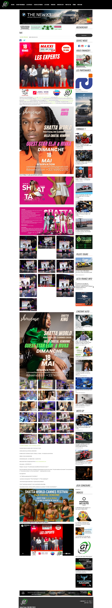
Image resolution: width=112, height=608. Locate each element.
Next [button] (93, 287)
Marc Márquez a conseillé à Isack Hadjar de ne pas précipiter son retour (83, 214)
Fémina (74, 4)
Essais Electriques (38, 4)
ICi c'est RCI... (79, 89)
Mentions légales (88, 603)
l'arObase (35, 97)
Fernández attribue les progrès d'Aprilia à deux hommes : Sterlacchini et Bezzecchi (83, 445)
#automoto (70, 101)
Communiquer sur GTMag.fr (86, 601)
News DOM (79, 4)
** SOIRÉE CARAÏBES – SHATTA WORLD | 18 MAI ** (30, 445)
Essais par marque (20, 4)
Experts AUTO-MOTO (62, 97)
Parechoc (53, 4)
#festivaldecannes (51, 101)
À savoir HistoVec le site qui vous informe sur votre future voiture (83, 537)
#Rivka (47, 100)
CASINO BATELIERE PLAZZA (44, 97)
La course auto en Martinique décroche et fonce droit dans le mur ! (84, 272)
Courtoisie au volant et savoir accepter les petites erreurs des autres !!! (83, 373)
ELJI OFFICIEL (27, 100)
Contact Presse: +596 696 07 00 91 (27, 607)
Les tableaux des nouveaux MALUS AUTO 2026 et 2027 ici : (83, 571)
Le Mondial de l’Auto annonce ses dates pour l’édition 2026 (83, 508)
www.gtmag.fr (39, 98)
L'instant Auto (60, 4)
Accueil (12, 4)
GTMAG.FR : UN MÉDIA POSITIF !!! (83, 356)
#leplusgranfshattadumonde (67, 100)
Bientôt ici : (78, 489)
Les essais (46, 4)
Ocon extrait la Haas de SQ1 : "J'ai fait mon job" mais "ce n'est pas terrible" (83, 196)
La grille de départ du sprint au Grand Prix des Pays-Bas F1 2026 (83, 231)
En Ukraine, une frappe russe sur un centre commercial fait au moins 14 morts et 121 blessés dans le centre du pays (84, 285)
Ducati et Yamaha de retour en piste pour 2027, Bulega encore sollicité (84, 462)
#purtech (54, 103)
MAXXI (70, 97)
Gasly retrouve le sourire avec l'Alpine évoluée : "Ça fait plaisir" (83, 179)
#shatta (60, 100)
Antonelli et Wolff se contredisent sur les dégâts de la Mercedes (84, 162)
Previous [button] (74, 287)
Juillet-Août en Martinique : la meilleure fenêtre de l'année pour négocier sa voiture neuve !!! (83, 342)
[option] (56, 17)
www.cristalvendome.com (41, 461)
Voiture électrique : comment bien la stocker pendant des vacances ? (84, 405)
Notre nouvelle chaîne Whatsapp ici (84, 556)
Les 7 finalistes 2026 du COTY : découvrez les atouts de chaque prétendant (83, 524)
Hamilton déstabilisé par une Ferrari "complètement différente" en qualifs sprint (84, 145)
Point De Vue (68, 4)
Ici (21, 32)
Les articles (29, 4)
